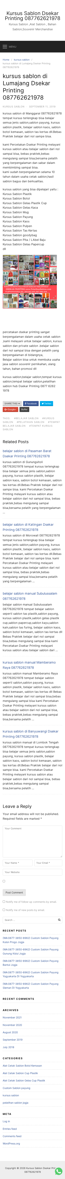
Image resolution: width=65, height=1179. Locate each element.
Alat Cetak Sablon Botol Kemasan (22, 1065)
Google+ (11, 409)
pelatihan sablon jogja (15, 1102)
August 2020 (10, 1032)
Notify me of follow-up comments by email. (31, 901)
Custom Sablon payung (16, 1087)
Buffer (24, 409)
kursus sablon (22, 59)
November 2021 (12, 1017)
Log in (6, 1121)
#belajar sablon (26, 418)
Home (6, 59)
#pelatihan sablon (30, 422)
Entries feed (10, 1128)
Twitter (47, 403)
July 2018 (8, 1047)
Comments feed (12, 1136)
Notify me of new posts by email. (25, 910)
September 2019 (13, 1039)
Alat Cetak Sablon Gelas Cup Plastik (24, 1080)
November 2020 (12, 1024)
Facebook (31, 403)
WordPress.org (11, 1143)
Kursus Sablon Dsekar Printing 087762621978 (32, 15)
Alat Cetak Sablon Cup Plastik (20, 1073)
